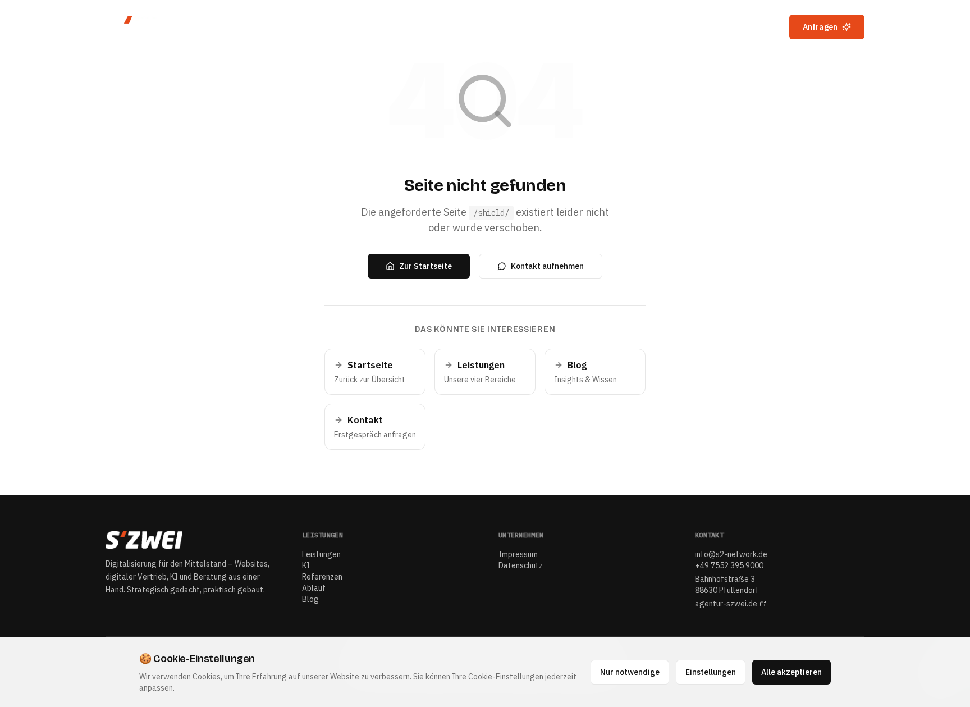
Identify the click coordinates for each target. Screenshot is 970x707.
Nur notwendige (630, 672)
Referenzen (657, 27)
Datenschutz (520, 565)
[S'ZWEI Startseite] (154, 27)
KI (607, 27)
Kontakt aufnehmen (547, 266)
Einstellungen (710, 672)
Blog (761, 27)
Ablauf (717, 27)
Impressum (518, 554)
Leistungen (558, 27)
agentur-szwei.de (726, 604)
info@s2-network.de (731, 554)
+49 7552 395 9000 (729, 565)
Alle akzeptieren (791, 672)
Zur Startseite (425, 266)
